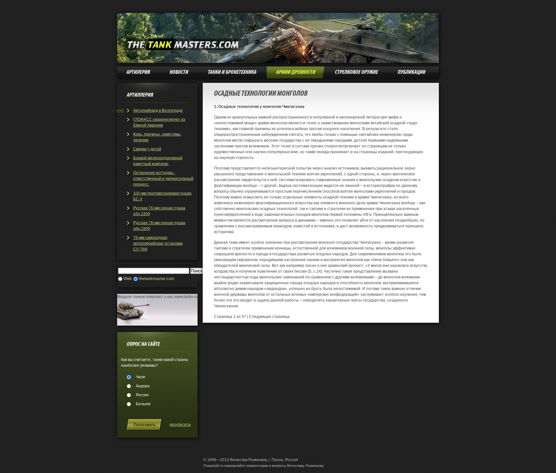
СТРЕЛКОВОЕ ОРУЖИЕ (356, 72)
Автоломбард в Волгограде (158, 110)
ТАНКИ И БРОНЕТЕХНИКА (232, 72)
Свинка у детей (147, 149)
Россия (142, 395)
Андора (143, 386)
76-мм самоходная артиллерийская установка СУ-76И (158, 243)
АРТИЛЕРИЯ (138, 72)
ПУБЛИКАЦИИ (411, 72)
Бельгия (143, 404)
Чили (140, 377)
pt (122, 110)
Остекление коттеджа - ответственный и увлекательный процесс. (163, 179)
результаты (180, 424)
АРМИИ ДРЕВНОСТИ (295, 72)
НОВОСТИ (179, 72)
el (118, 110)
